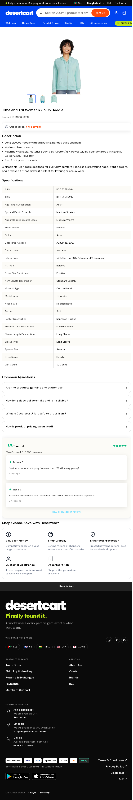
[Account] (116, 13)
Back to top (66, 586)
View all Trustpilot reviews (66, 511)
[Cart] (124, 13)
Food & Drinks (51, 23)
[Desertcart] (19, 13)
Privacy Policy (116, 766)
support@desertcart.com (30, 731)
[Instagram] (109, 640)
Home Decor (29, 23)
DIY (82, 23)
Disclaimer (118, 773)
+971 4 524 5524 (23, 745)
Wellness (11, 23)
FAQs (122, 779)
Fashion (69, 23)
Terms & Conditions (112, 760)
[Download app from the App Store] (44, 776)
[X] (117, 640)
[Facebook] (124, 640)
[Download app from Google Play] (18, 776)
